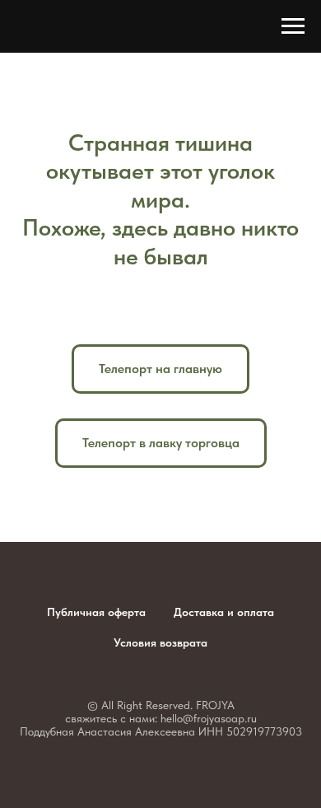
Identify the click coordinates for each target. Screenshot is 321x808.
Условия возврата (160, 642)
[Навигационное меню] (293, 26)
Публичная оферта (96, 612)
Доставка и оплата (224, 612)
